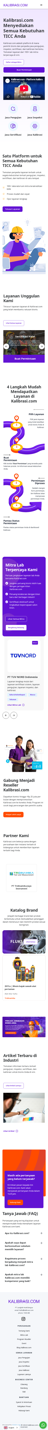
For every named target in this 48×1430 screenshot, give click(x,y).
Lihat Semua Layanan (14, 323)
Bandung (24, 1388)
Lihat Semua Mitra (16, 619)
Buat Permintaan (24, 70)
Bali (24, 1392)
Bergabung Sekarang (16, 627)
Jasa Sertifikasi (24, 1366)
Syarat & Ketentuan (24, 1402)
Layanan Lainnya (24, 1374)
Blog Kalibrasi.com (24, 1348)
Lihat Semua (30, 942)
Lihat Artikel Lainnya (13, 1086)
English (11, 1428)
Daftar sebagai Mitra (13, 62)
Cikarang (24, 1384)
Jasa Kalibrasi (24, 1370)
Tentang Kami (24, 1331)
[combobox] (10, 1427)
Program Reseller (24, 1339)
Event (24, 1343)
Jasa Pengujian (24, 1358)
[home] (15, 5)
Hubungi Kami (15, 1202)
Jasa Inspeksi (24, 1362)
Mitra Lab (24, 1335)
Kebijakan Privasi (24, 1406)
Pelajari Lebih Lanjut (13, 814)
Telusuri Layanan (12, 209)
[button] (41, 5)
